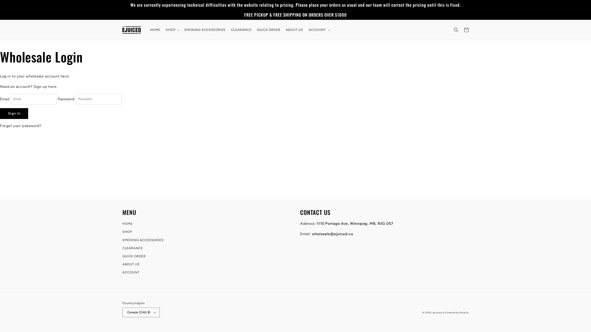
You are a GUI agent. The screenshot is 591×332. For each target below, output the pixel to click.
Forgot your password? (20, 126)
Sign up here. (45, 86)
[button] (172, 30)
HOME (127, 224)
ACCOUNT (130, 272)
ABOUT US (131, 264)
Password (66, 99)
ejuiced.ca (438, 312)
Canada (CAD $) (139, 312)
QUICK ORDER (134, 256)
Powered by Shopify (457, 312)
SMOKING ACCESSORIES (142, 240)
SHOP (127, 232)
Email (5, 99)
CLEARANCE (132, 248)
